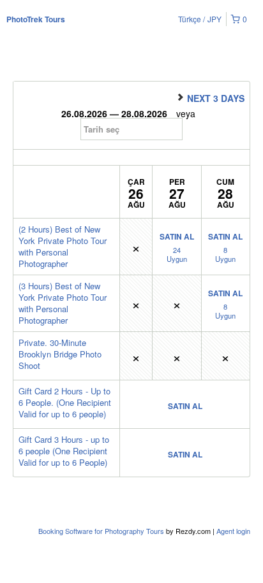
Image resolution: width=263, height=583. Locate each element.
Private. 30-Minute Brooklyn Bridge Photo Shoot (60, 353)
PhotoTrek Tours (35, 19)
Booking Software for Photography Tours (102, 531)
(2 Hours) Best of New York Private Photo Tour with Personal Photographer (63, 246)
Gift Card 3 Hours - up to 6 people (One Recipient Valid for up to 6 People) (64, 450)
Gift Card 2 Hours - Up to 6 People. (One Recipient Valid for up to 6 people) (65, 402)
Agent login (233, 531)
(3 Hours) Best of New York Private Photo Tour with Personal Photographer (63, 303)
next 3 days (214, 98)
